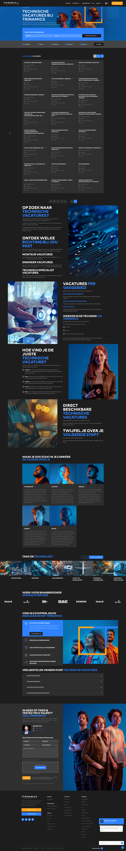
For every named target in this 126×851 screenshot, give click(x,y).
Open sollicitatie (117, 3)
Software (83, 810)
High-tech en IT (68, 307)
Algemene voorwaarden (26, 848)
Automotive (83, 802)
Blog (93, 3)
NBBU (62, 848)
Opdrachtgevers (86, 3)
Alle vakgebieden (85, 799)
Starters (65, 804)
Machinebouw (84, 829)
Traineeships (66, 802)
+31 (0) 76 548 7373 (38, 728)
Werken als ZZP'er (67, 810)
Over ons (98, 3)
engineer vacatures (41, 266)
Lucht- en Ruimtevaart (85, 826)
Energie (82, 815)
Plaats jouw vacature (51, 808)
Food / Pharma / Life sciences (87, 823)
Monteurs (83, 837)
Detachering (49, 829)
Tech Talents (75, 3)
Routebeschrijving (31, 813)
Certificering (57, 848)
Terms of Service (49, 783)
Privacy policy (50, 848)
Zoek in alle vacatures (90, 35)
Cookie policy (36, 848)
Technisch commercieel (86, 820)
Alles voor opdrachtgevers (52, 806)
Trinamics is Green (51, 826)
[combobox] (39, 35)
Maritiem (83, 831)
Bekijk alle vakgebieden (96, 557)
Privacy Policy (42, 783)
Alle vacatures (50, 799)
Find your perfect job (36, 633)
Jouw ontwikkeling (68, 815)
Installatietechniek (85, 812)
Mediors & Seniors (68, 807)
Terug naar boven (96, 848)
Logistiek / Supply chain (86, 818)
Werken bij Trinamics (51, 823)
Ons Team (49, 818)
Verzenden (26, 777)
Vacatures (67, 3)
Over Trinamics (50, 815)
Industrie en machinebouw (73, 294)
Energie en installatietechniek (75, 301)
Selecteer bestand (40, 767)
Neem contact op (31, 809)
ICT (82, 807)
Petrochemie (84, 834)
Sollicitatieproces (67, 812)
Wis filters (98, 44)
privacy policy (52, 777)
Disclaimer (43, 848)
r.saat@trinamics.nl (38, 730)
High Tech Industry (85, 804)
